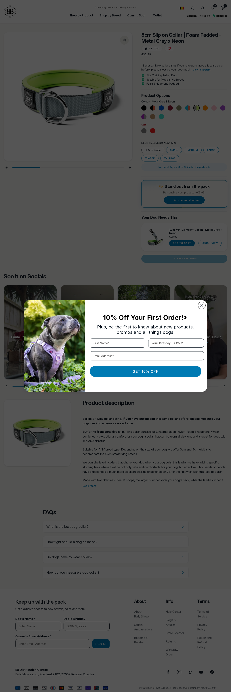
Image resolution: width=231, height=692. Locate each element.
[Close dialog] (201, 305)
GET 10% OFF (145, 371)
